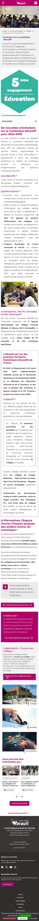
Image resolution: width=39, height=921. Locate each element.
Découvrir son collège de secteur (19, 676)
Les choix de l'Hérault (16, 31)
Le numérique (31, 751)
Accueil (4, 31)
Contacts (20, 894)
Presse (20, 907)
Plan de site (20, 897)
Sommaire (7, 121)
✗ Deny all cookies (9, 918)
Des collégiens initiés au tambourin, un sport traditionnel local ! (29, 784)
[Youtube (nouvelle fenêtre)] (11, 867)
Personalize (23, 918)
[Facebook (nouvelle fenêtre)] (2, 867)
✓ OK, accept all (24, 915)
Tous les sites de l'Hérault (17, 813)
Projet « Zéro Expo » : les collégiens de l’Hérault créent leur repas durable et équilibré (10, 784)
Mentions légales (20, 901)
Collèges (28, 31)
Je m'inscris (7, 884)
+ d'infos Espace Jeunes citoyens (17, 605)
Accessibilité (20, 904)
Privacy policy (32, 918)
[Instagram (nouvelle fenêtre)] (15, 867)
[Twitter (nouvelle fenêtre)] (6, 867)
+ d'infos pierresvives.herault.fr (18, 638)
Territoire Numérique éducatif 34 (14, 115)
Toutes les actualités (19, 803)
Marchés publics (20, 910)
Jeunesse (33, 727)
